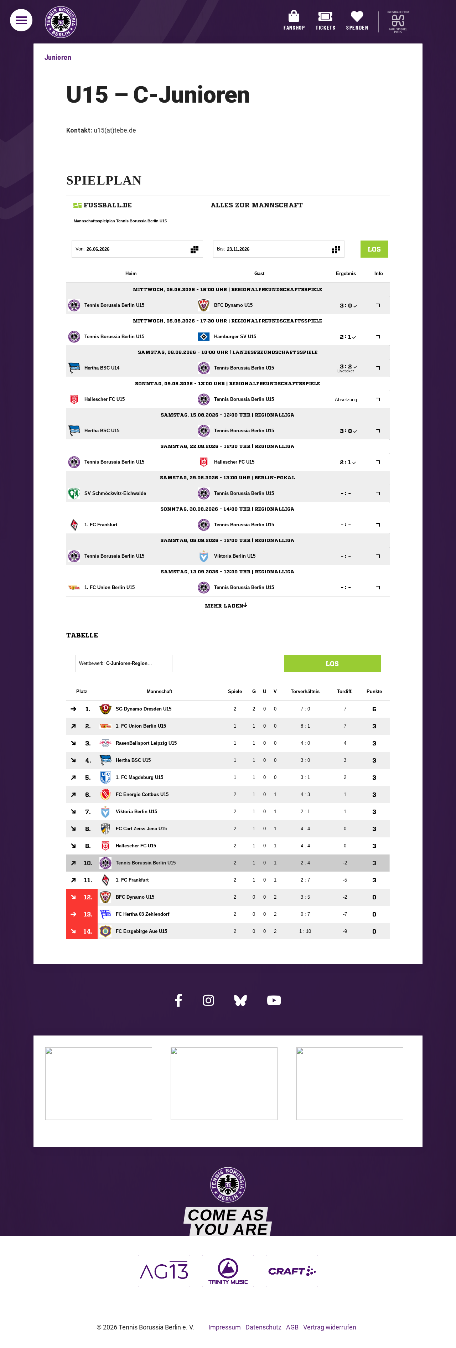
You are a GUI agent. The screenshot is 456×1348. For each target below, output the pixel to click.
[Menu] (21, 20)
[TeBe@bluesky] (240, 1000)
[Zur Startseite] (59, 21)
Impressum (224, 1327)
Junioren (58, 57)
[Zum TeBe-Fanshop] (98, 1117)
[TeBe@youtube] (273, 1001)
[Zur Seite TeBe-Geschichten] (224, 1117)
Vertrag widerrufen (329, 1327)
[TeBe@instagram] (208, 1001)
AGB (292, 1327)
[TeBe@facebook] (179, 1001)
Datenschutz (263, 1327)
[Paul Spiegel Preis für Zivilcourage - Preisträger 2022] (398, 22)
